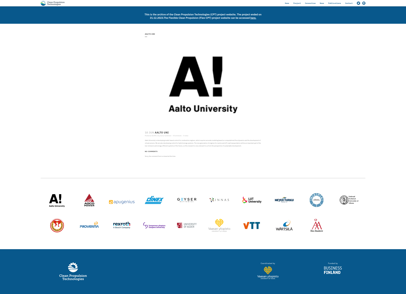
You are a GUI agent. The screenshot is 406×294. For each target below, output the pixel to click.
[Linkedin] (363, 3)
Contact (349, 3)
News (322, 3)
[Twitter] (358, 3)
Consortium (310, 3)
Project (297, 3)
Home (287, 3)
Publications (334, 3)
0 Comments (177, 136)
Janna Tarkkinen (165, 136)
